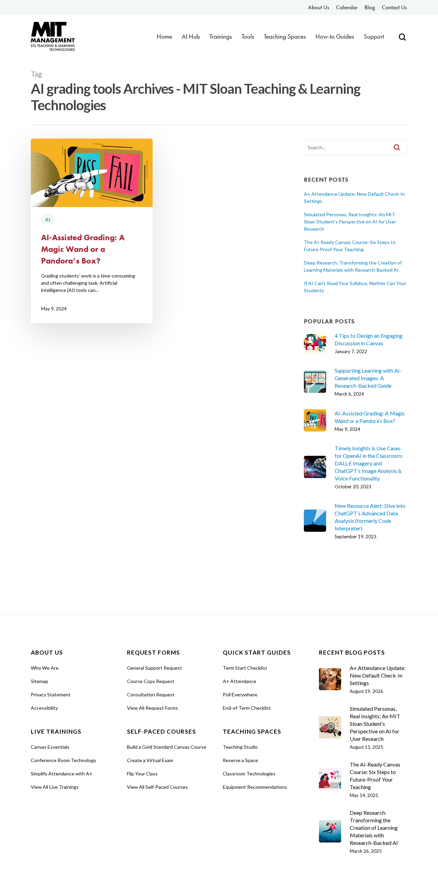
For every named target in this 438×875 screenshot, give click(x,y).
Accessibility (44, 708)
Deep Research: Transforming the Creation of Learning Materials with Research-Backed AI (353, 266)
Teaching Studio (240, 747)
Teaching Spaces (285, 36)
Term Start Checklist (245, 668)
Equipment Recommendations (255, 787)
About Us (318, 7)
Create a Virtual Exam (150, 760)
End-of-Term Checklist (247, 708)
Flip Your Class (142, 773)
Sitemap (39, 681)
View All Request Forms (152, 708)
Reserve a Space (240, 760)
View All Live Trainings (55, 787)
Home (164, 36)
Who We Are (45, 668)
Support (374, 36)
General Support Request (154, 668)
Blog (369, 7)
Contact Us (394, 7)
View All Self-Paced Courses (157, 787)
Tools (248, 36)
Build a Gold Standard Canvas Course (166, 747)
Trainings (220, 36)
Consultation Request (151, 694)
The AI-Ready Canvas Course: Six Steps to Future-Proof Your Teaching (350, 245)
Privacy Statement (50, 694)
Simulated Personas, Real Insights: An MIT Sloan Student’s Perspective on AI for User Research (350, 221)
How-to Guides (334, 36)
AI (47, 219)
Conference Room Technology (63, 760)
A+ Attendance (239, 681)
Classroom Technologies (249, 773)
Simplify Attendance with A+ (61, 773)
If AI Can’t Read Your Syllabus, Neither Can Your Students (355, 286)
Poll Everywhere (240, 694)
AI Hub (191, 36)
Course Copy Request (151, 681)
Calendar (347, 7)
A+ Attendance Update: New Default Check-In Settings (354, 197)
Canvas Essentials (50, 747)
